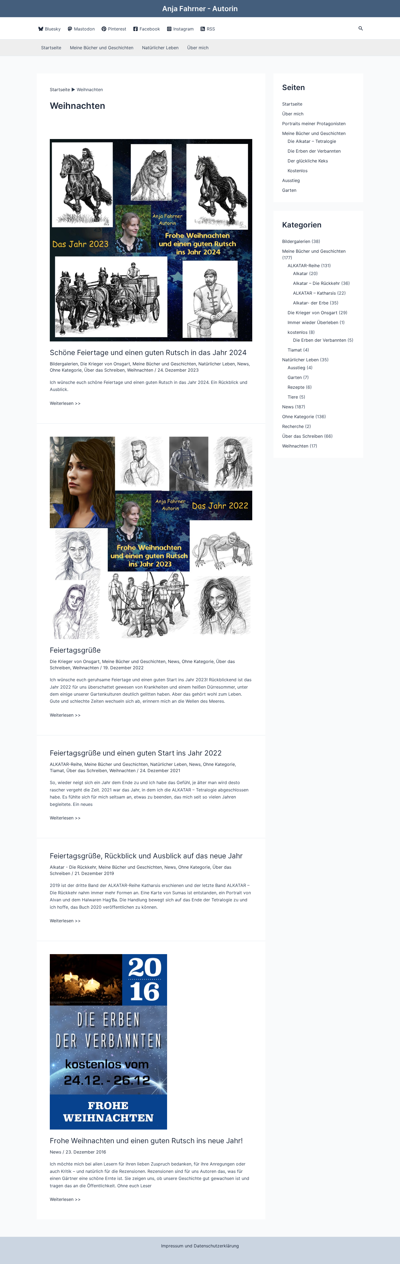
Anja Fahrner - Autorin (200, 8)
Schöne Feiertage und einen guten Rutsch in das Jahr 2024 (148, 352)
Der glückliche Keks (308, 161)
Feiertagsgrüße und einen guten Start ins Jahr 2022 (136, 753)
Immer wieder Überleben (313, 322)
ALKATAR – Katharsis (314, 293)
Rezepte (296, 387)
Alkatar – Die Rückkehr (316, 283)
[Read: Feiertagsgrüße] (151, 537)
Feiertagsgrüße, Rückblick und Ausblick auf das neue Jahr (146, 856)
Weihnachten (140, 370)
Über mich (197, 47)
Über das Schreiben (104, 370)
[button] (360, 28)
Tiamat (57, 770)
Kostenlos (297, 170)
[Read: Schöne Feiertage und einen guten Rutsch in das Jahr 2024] (151, 240)
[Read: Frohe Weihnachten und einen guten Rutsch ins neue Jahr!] (108, 1041)
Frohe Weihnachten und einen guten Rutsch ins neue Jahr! (146, 1140)
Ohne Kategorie (66, 370)
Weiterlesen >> (65, 403)
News (243, 363)
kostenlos (297, 332)
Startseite (51, 47)
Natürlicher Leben (160, 47)
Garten (289, 190)
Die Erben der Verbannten (314, 151)
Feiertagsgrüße (75, 650)
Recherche (293, 426)
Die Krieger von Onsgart (105, 363)
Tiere (293, 397)
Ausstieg (291, 180)
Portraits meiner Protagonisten (314, 123)
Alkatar (300, 273)
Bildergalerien (64, 363)
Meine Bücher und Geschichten (101, 47)
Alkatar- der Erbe (310, 303)
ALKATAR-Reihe (66, 764)
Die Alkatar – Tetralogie (312, 141)
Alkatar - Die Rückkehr (73, 867)
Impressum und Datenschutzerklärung (200, 1245)
